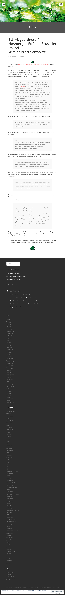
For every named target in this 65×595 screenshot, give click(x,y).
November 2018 (10, 363)
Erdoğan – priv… (14, 307)
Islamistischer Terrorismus (12, 471)
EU (7, 443)
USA (7, 556)
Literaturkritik (9, 486)
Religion (8, 526)
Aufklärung (9, 422)
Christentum (9, 427)
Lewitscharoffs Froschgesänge (13, 284)
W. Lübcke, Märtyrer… (15, 294)
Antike (8, 418)
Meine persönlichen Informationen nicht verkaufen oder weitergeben (46, 587)
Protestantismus (10, 517)
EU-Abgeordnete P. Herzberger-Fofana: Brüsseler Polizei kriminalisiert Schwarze (32, 46)
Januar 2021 (9, 330)
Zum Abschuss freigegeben (13, 273)
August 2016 (9, 388)
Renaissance (9, 528)
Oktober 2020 (9, 335)
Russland (8, 532)
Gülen (7, 452)
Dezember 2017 (10, 372)
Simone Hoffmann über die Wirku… (31, 304)
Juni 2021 (8, 322)
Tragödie (8, 549)
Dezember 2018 (10, 361)
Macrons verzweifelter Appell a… (30, 301)
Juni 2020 (8, 342)
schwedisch (9, 535)
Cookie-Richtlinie (34, 592)
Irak (7, 464)
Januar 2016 (9, 400)
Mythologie (9, 496)
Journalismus (9, 473)
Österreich (8, 424)
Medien (8, 489)
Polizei (23, 86)
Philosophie (9, 509)
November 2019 (10, 349)
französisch (9, 448)
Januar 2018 (9, 370)
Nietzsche (8, 505)
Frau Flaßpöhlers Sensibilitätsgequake (15, 282)
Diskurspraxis (9, 438)
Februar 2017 (9, 379)
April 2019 (8, 356)
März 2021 (8, 326)
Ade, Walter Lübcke (27, 294)
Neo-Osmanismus (10, 501)
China (7, 425)
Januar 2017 (9, 381)
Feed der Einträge (10, 576)
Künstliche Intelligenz (11, 482)
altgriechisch (9, 415)
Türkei (8, 544)
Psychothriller (9, 523)
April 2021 (8, 324)
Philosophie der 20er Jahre (12, 510)
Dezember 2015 (10, 402)
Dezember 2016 (10, 383)
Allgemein (8, 413)
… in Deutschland (10, 411)
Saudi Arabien (9, 533)
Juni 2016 (8, 392)
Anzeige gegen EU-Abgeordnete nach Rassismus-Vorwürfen (33, 64)
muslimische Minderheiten (12, 494)
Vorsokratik (9, 560)
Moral (7, 493)
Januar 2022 (9, 321)
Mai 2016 (8, 393)
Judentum (8, 475)
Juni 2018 (8, 367)
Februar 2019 (9, 358)
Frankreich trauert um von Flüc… (29, 298)
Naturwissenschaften (11, 500)
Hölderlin (8, 461)
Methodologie (9, 491)
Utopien (8, 558)
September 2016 (10, 386)
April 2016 (8, 395)
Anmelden (8, 574)
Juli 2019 (8, 351)
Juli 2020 (8, 340)
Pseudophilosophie (11, 521)
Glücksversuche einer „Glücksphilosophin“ (16, 276)
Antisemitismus (10, 420)
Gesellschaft (9, 455)
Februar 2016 (9, 399)
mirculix (21, 56)
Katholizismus (9, 480)
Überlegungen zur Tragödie (13, 279)
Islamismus (9, 470)
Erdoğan (8, 439)
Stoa (7, 540)
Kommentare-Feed (10, 578)
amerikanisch (9, 416)
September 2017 (10, 374)
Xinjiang (8, 563)
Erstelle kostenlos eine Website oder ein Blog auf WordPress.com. (18, 587)
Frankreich (9, 447)
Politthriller (9, 516)
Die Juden (8, 436)
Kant (7, 477)
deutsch (8, 432)
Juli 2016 (8, 390)
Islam (7, 468)
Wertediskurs (9, 562)
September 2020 (10, 337)
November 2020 (10, 333)
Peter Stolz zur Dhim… (15, 301)
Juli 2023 (8, 319)
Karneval (8, 478)
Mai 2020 (8, 344)
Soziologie (8, 539)
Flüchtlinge (9, 445)
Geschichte (9, 454)
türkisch (8, 546)
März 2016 (8, 397)
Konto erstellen (10, 572)
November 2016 (10, 384)
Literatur (8, 484)
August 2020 (9, 338)
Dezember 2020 (10, 331)
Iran (7, 466)
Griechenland (9, 457)
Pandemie (8, 507)
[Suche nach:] (13, 263)
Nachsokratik (9, 498)
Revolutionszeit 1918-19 (12, 530)
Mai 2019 (8, 354)
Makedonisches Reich (11, 487)
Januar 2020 (9, 347)
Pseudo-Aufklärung (11, 519)
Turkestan (8, 553)
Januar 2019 (9, 360)
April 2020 (8, 345)
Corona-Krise (9, 429)
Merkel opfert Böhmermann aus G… (28, 307)
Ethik (7, 441)
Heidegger (8, 462)
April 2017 (8, 376)
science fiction (9, 537)
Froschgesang (9, 450)
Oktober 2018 (9, 365)
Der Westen (9, 431)
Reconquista (9, 524)
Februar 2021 (9, 328)
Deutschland (9, 434)
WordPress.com (10, 580)
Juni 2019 (8, 353)
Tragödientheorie (10, 551)
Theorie (8, 548)
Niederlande (9, 503)
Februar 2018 (9, 368)
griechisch (8, 459)
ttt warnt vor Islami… (15, 298)
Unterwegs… (9, 555)
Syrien (7, 542)
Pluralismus (9, 512)
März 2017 (8, 377)
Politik (7, 514)
